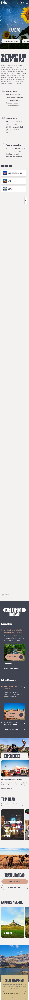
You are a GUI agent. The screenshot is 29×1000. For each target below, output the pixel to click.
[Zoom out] (26, 200)
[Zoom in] (26, 198)
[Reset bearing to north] (26, 203)
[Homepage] (4, 4)
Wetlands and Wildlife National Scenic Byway (13, 631)
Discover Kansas (15, 887)
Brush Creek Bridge (11, 669)
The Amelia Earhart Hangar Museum (11, 723)
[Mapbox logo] (5, 595)
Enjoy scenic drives (11, 41)
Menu (22, 3)
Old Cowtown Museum (13, 729)
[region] (14, 396)
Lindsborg (8, 664)
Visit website (13, 882)
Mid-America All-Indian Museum (13, 687)
